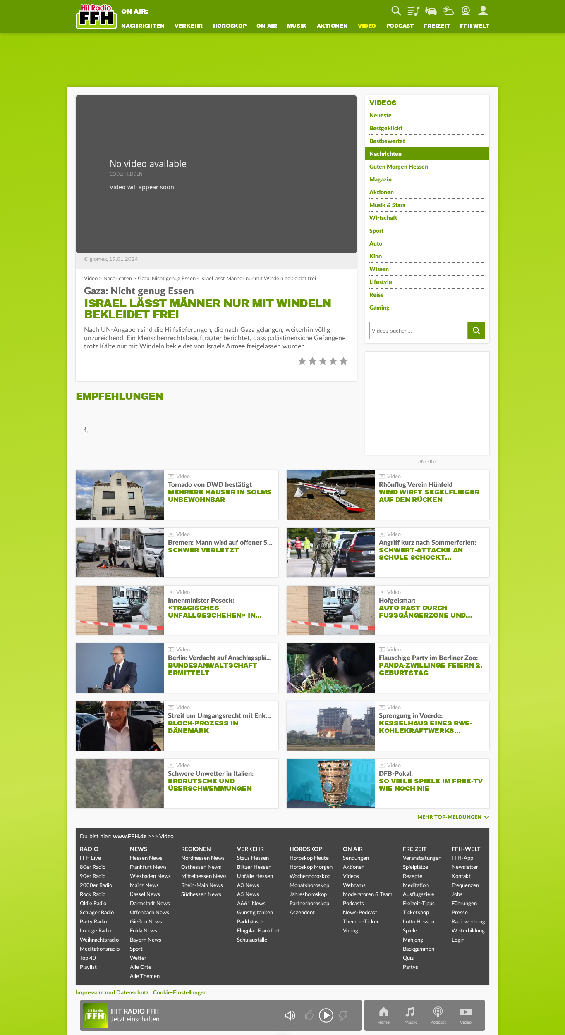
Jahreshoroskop (308, 894)
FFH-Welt (474, 26)
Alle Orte (140, 967)
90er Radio (92, 876)
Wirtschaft (383, 218)
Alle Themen (145, 976)
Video (367, 26)
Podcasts (353, 903)
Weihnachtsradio (99, 940)
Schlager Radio (97, 913)
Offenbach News (149, 913)
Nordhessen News (203, 858)
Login (458, 940)
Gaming (379, 308)
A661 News (251, 903)
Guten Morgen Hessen (398, 167)
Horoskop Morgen (311, 867)
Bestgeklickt (385, 128)
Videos (351, 876)
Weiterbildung (468, 931)
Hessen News (146, 858)
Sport (376, 231)
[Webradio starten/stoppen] (326, 1015)
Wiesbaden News (150, 876)
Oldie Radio (93, 903)
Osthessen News (201, 867)
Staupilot (431, 8)
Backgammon (418, 949)
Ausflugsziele (418, 894)
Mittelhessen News (204, 876)
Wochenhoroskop (310, 876)
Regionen (196, 849)
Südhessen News (201, 894)
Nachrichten (142, 26)
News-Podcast (360, 913)
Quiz (408, 958)
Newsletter (465, 867)
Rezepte (412, 876)
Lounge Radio (95, 931)
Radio (89, 849)
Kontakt (461, 876)
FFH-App (462, 858)
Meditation (416, 885)
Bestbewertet (387, 141)
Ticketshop (416, 913)
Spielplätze (415, 867)
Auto (375, 244)
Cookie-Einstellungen (180, 993)
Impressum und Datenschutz (112, 993)
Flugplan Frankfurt (258, 931)
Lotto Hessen (418, 922)
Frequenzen (465, 885)
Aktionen (332, 26)
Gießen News (146, 922)
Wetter (448, 8)
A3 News (248, 885)
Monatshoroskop (309, 885)
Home (384, 1022)
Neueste (380, 116)
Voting (350, 931)
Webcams (354, 885)
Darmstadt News (150, 903)
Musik (296, 26)
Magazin (380, 180)
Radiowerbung (468, 922)
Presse (460, 913)
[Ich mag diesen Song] (310, 1015)
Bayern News (145, 940)
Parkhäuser (250, 922)
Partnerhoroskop (309, 903)
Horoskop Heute (309, 858)
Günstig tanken (255, 913)
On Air (266, 26)
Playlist (413, 8)
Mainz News (144, 885)
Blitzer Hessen (254, 867)
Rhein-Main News (202, 885)
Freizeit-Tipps (419, 903)
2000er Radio (96, 885)
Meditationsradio (100, 949)
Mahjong (413, 940)
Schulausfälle (252, 940)
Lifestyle (380, 282)
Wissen (379, 269)
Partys (410, 967)
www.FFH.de (129, 836)
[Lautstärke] (289, 1015)
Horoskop (230, 26)
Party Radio (93, 922)
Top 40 (88, 958)
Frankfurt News (148, 867)
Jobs (457, 894)
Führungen (464, 903)
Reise (376, 295)
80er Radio (92, 867)
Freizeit (437, 26)
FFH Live (90, 858)
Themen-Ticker (361, 922)
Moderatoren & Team (368, 894)
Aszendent (302, 913)
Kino (375, 257)
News (138, 849)
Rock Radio (92, 894)
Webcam (466, 8)
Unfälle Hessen (255, 876)
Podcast (400, 26)
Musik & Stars (387, 205)
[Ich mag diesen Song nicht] (342, 1015)
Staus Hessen (253, 858)
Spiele (410, 931)
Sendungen (356, 858)
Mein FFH (483, 8)
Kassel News (145, 894)
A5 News (248, 894)
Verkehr (189, 26)
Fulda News (143, 931)
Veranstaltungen (422, 858)
